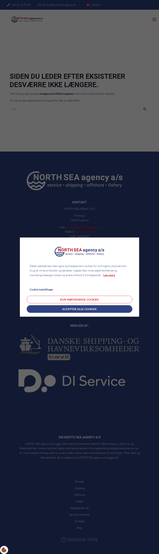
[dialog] (79, 276)
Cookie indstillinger (41, 289)
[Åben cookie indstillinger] (4, 550)
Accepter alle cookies (79, 309)
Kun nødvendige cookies (79, 299)
